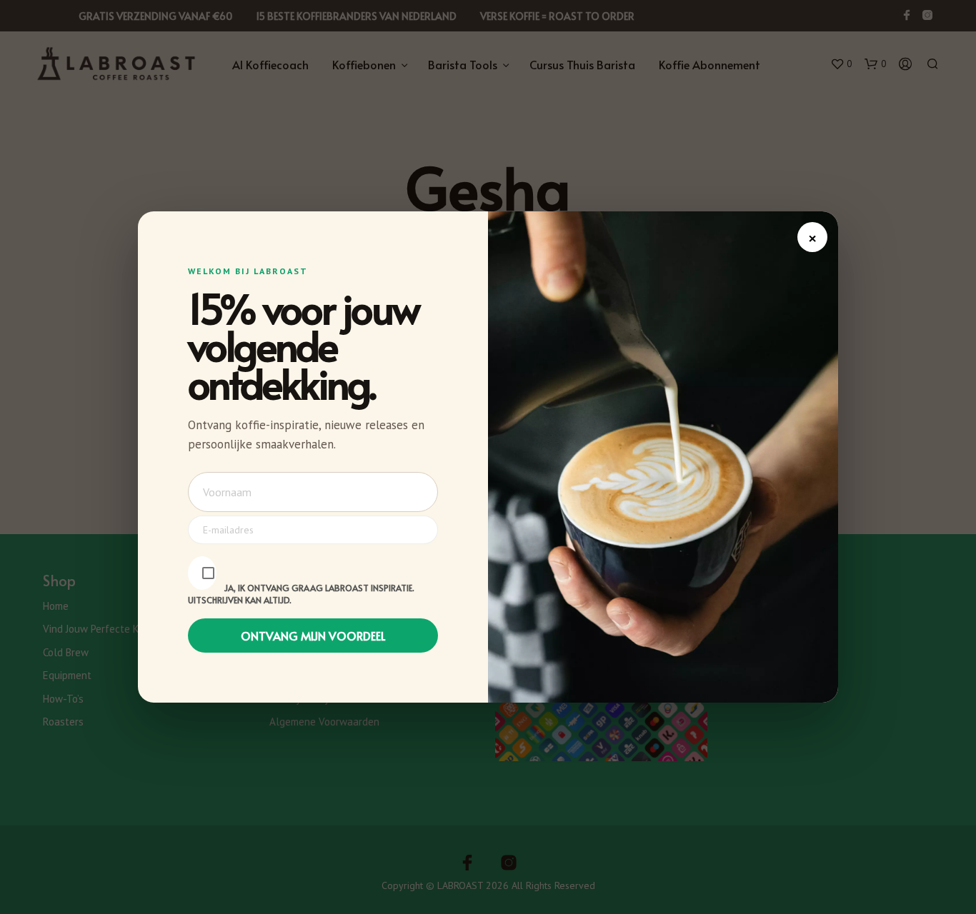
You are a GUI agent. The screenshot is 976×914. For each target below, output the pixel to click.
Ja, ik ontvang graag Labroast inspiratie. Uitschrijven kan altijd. (301, 594)
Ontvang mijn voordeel (313, 635)
